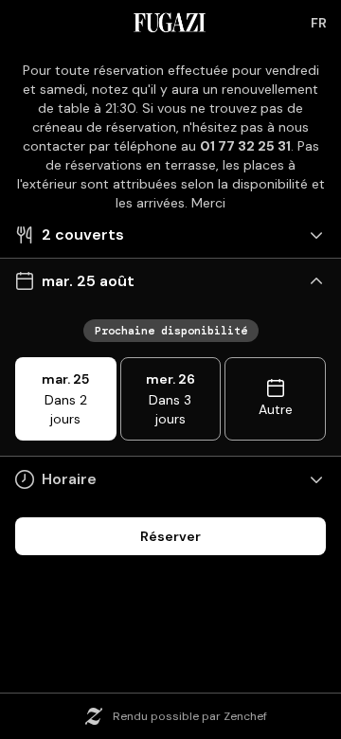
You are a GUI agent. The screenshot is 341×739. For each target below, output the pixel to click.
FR (319, 22)
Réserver (170, 536)
